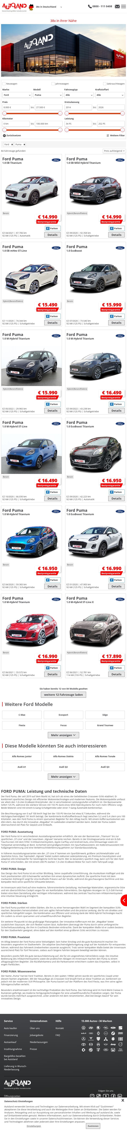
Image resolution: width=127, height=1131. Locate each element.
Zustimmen (93, 1126)
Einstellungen (34, 1126)
